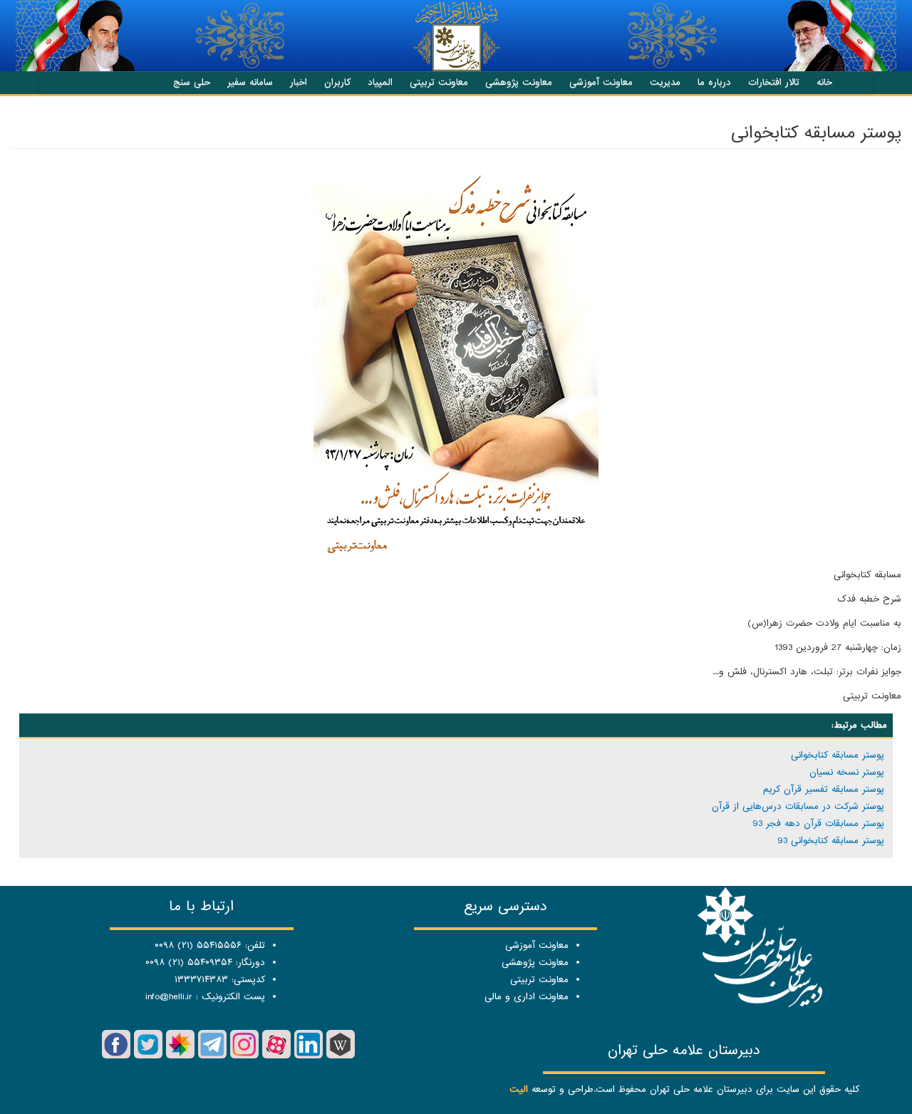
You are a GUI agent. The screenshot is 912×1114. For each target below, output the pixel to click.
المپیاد (380, 82)
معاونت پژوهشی (518, 82)
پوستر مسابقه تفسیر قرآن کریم (823, 789)
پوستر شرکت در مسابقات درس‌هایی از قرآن (798, 806)
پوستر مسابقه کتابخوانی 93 (830, 840)
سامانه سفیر (250, 82)
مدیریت (665, 82)
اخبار (298, 82)
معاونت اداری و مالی (526, 997)
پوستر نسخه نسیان (846, 772)
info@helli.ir (168, 997)
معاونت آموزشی (601, 82)
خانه (824, 82)
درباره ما (714, 82)
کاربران (337, 82)
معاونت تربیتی (439, 82)
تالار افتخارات (773, 82)
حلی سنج (191, 82)
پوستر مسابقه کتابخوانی (837, 755)
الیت (518, 1089)
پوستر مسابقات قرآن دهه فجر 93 (818, 823)
